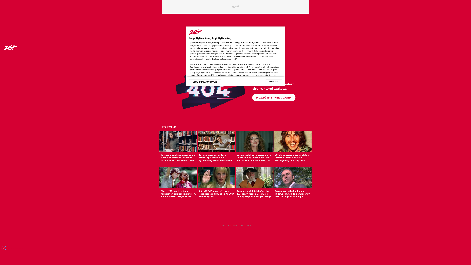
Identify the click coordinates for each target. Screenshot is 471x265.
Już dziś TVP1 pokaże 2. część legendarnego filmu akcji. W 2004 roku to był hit (216, 194)
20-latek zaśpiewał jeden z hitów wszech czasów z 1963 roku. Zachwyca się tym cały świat (292, 157)
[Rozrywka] (10, 49)
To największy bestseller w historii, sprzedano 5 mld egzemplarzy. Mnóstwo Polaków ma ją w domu (215, 159)
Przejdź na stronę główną (273, 97)
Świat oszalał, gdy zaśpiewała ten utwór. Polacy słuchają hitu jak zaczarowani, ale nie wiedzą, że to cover (254, 159)
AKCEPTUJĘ (273, 82)
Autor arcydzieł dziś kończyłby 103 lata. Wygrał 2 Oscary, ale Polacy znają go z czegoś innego (254, 194)
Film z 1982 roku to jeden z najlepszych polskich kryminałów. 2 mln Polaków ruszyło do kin (178, 194)
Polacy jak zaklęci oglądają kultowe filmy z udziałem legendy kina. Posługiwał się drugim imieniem (292, 195)
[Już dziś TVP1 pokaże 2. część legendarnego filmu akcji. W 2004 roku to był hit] (217, 177)
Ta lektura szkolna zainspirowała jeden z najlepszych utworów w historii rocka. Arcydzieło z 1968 (178, 157)
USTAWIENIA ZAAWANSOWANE (205, 82)
